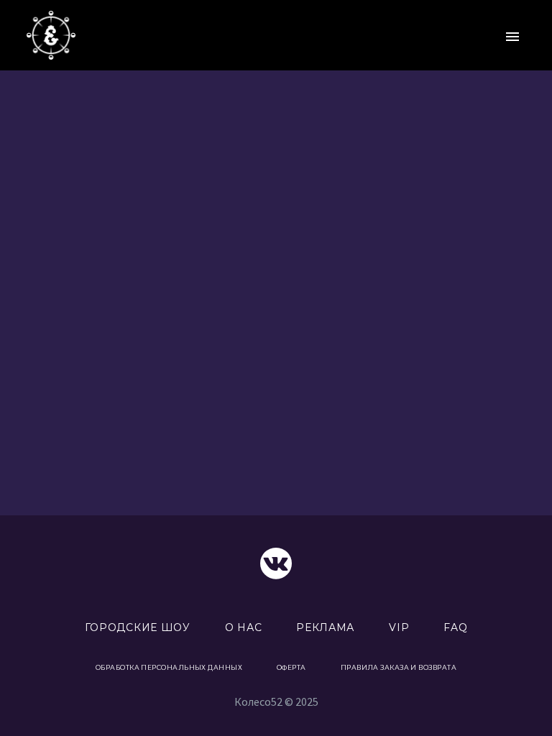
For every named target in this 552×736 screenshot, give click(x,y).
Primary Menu (512, 36)
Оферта (291, 667)
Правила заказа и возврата (398, 667)
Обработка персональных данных (169, 667)
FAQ (455, 627)
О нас (243, 627)
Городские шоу (137, 627)
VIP (399, 627)
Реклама (325, 627)
